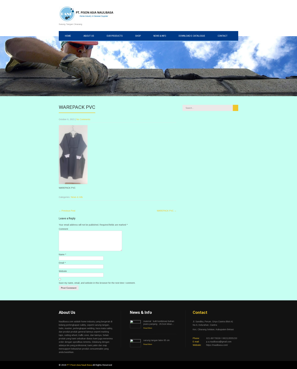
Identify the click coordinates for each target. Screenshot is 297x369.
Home (68, 36)
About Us (89, 36)
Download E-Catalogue (192, 36)
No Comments (83, 119)
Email (62, 263)
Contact (223, 36)
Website (63, 271)
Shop (138, 36)
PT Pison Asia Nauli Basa (80, 365)
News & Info (159, 36)
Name (62, 254)
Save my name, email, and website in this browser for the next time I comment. (97, 283)
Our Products (115, 36)
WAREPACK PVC (166, 210)
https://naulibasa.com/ (217, 345)
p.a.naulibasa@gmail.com (218, 341)
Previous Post (67, 210)
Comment (63, 229)
